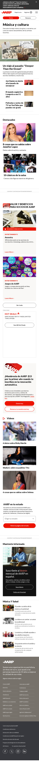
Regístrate (18, 12)
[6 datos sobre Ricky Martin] (19, 431)
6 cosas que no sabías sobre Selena (18, 492)
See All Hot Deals (19, 325)
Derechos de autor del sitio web (11, 739)
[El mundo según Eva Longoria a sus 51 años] (28, 95)
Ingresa (26, 12)
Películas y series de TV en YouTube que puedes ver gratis (14, 105)
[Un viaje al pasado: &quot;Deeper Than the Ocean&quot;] (19, 50)
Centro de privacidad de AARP (10, 726)
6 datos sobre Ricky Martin (14, 443)
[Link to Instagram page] (18, 751)
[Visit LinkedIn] (24, 751)
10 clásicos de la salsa (15, 175)
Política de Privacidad (19, 592)
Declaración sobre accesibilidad (11, 732)
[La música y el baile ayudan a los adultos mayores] (8, 635)
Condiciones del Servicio (9, 729)
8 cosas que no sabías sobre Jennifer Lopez (17, 145)
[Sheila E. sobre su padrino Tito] (19, 455)
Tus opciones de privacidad (18, 746)
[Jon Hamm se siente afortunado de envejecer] (28, 84)
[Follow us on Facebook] (5, 751)
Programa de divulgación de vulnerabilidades (14, 742)
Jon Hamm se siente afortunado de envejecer (14, 83)
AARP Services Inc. (24, 695)
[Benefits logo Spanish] (7, 207)
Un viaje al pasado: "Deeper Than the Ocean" (18, 67)
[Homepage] (6, 12)
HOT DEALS (11, 314)
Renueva (28, 18)
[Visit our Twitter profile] (11, 751)
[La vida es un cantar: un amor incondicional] (8, 623)
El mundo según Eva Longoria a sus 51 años (14, 94)
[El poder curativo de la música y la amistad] (8, 610)
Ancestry (9, 237)
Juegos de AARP (12, 284)
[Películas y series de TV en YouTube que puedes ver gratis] (28, 106)
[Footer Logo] (19, 661)
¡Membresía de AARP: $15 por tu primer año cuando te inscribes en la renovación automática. (19, 380)
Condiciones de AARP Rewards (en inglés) (13, 736)
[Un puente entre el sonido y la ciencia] (8, 647)
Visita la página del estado (19, 526)
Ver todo (19, 305)
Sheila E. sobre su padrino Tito (16, 468)
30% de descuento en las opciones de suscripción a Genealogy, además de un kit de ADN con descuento (19, 241)
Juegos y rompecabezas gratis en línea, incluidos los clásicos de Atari (17, 287)
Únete (11, 18)
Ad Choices (6, 746)
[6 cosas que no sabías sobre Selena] (19, 480)
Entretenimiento (11, 234)
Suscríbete (19, 587)
